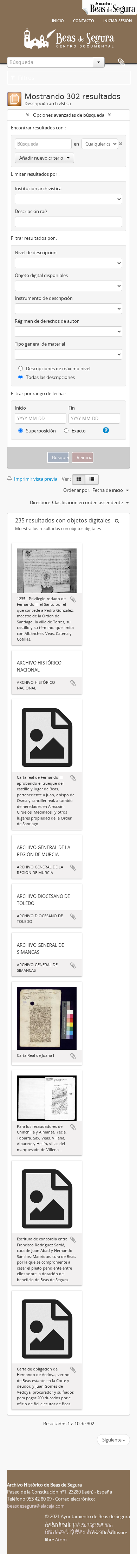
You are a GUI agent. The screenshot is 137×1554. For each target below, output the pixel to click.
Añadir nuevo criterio (41, 158)
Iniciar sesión (117, 20)
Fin (71, 408)
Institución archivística (38, 188)
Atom (61, 1539)
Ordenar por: (76, 490)
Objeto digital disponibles (41, 275)
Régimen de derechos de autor (47, 321)
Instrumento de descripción (44, 298)
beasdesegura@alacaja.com (36, 1506)
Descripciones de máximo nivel (57, 368)
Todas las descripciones (50, 377)
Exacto (78, 431)
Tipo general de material (40, 344)
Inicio (58, 20)
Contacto (83, 20)
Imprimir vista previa (35, 479)
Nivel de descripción (36, 252)
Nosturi (83, 1532)
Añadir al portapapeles (73, 599)
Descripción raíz (31, 211)
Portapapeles (121, 62)
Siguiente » (113, 1440)
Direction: (40, 502)
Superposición (40, 431)
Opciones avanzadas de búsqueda (68, 115)
